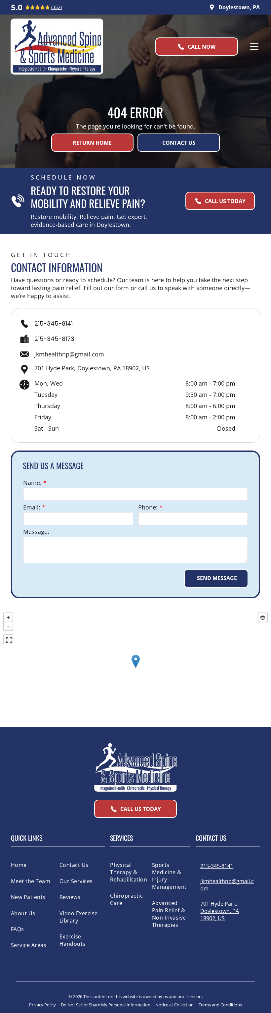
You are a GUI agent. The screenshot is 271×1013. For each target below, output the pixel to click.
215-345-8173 (54, 339)
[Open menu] (254, 46)
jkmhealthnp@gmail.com (69, 354)
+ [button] (8, 617)
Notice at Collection (174, 1005)
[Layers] (262, 617)
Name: (32, 483)
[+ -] (135, 668)
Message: (36, 532)
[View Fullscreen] (8, 639)
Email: (31, 507)
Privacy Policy (42, 1005)
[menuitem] (33, 865)
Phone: (148, 507)
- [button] (8, 626)
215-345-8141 (53, 323)
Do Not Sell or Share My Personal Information (105, 1005)
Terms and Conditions (220, 1005)
